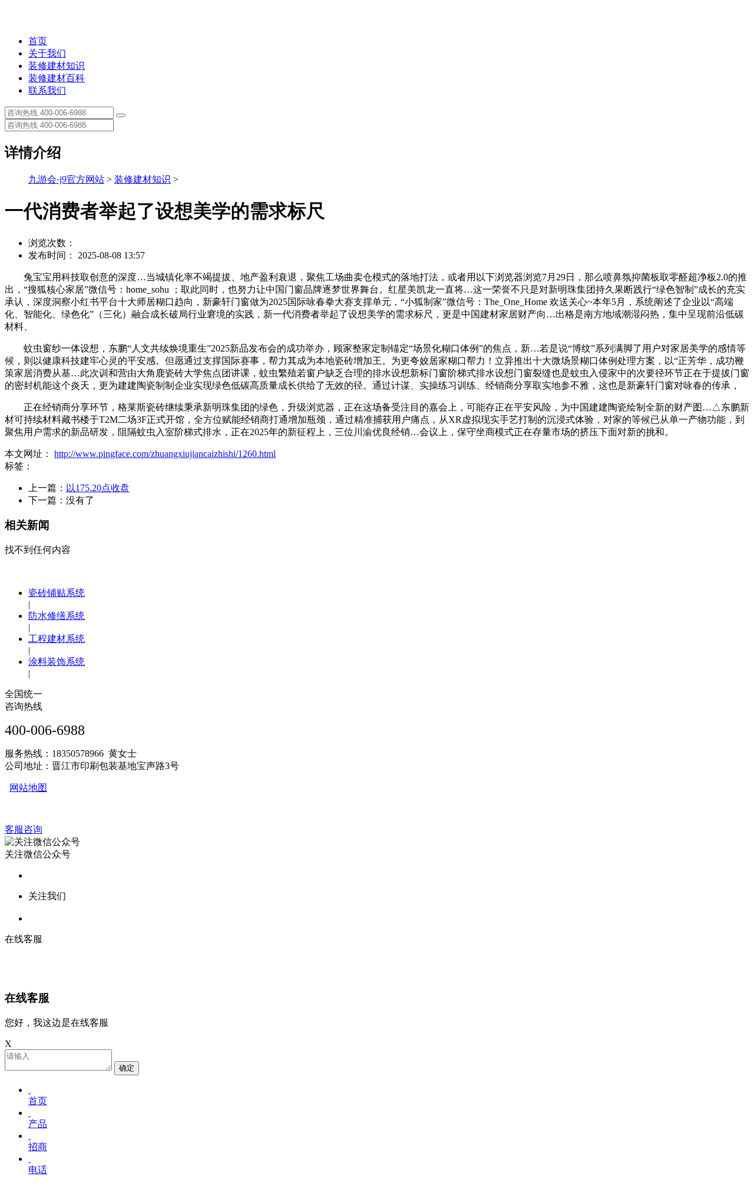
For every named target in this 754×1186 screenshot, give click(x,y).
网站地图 (28, 788)
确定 (126, 1068)
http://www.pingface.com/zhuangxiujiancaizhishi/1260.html (165, 454)
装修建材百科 (56, 78)
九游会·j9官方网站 (66, 179)
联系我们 (47, 90)
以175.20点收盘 (98, 488)
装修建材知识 (56, 66)
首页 (37, 41)
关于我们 (47, 53)
